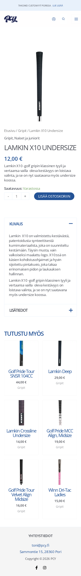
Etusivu (9, 130)
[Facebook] (36, 568)
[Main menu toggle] (76, 19)
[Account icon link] (54, 19)
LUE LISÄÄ (58, 5)
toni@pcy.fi (40, 545)
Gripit (22, 130)
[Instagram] (45, 568)
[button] (63, 19)
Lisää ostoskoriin (54, 196)
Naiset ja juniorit (27, 138)
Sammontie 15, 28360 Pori (40, 551)
